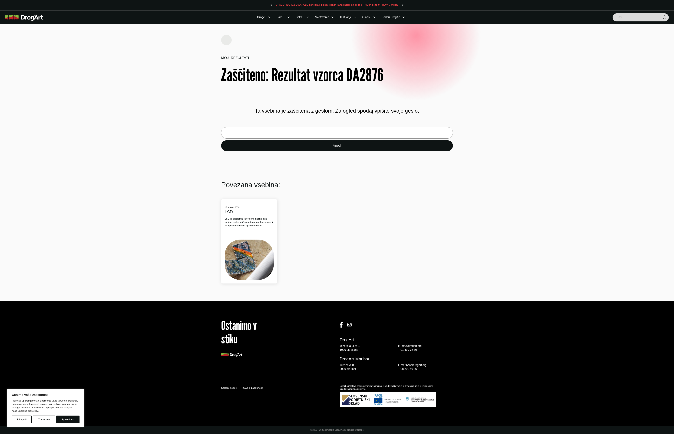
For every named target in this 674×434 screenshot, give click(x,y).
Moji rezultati (235, 58)
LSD (229, 212)
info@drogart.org (411, 345)
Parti (279, 17)
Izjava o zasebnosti (252, 387)
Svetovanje (322, 17)
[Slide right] (402, 5)
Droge (261, 17)
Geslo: (337, 133)
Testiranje (346, 17)
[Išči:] (641, 18)
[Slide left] (271, 5)
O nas (366, 17)
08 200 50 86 (409, 368)
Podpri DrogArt (391, 17)
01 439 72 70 (409, 349)
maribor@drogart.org (414, 365)
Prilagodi (22, 419)
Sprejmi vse (67, 419)
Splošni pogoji (229, 387)
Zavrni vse (44, 419)
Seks (299, 17)
